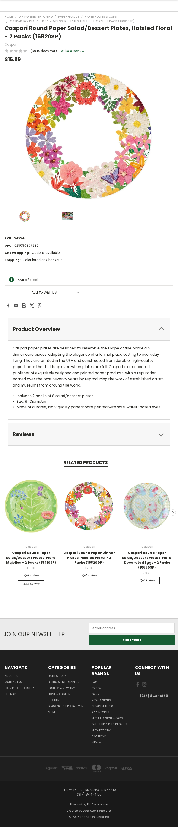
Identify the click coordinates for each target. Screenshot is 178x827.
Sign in (10, 688)
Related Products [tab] (86, 462)
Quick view (31, 575)
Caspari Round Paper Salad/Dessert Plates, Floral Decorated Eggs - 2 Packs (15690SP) (147, 560)
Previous (5, 512)
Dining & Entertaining (64, 682)
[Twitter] (31, 305)
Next (173, 512)
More (52, 712)
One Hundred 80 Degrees (109, 724)
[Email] (16, 305)
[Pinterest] (39, 305)
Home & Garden (59, 694)
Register (27, 688)
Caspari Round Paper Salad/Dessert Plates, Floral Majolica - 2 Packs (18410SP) (31, 557)
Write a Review (72, 50)
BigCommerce (97, 804)
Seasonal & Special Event (66, 706)
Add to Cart (31, 584)
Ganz (95, 694)
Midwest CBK (101, 730)
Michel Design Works (107, 718)
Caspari (97, 688)
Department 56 (102, 706)
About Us (11, 676)
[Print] (24, 305)
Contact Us (14, 682)
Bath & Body (57, 676)
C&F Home (99, 736)
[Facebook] (8, 305)
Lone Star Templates (97, 811)
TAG (94, 682)
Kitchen (53, 700)
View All (97, 742)
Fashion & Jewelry (61, 688)
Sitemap (10, 694)
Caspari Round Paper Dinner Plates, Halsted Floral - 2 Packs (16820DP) (89, 557)
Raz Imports (100, 712)
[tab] (89, 329)
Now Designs (101, 700)
